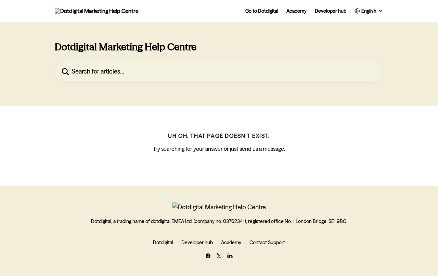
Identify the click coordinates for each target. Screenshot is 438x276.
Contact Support (267, 242)
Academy (296, 11)
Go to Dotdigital (261, 11)
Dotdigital (163, 242)
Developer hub (330, 11)
